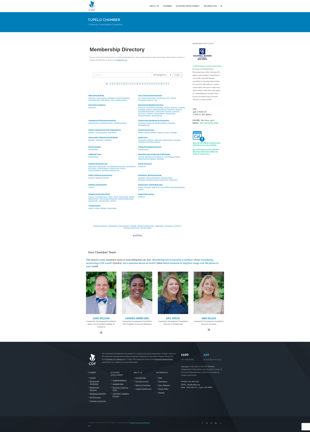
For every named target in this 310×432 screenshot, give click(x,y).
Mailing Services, (93, 199)
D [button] (117, 83)
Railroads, (104, 208)
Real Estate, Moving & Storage (150, 175)
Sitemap (161, 393)
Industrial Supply (143, 149)
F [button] (121, 83)
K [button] (132, 83)
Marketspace (159, 226)
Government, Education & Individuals (103, 137)
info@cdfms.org (121, 60)
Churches (91, 187)
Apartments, (142, 178)
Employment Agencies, (160, 109)
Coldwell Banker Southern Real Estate (207, 66)
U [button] (156, 83)
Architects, (167, 107)
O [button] (142, 83)
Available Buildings (120, 380)
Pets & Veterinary (145, 164)
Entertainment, (161, 98)
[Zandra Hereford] (137, 293)
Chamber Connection (98, 401)
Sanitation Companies (102, 178)
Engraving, (179, 109)
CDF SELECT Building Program (121, 395)
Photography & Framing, (146, 100)
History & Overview (143, 385)
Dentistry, (151, 140)
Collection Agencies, (150, 132)
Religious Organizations (97, 185)
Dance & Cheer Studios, (149, 98)
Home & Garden (94, 147)
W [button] (161, 83)
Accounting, (142, 107)
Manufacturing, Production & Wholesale (154, 154)
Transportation (94, 205)
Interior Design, (160, 111)
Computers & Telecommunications (102, 120)
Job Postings (168, 226)
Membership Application (94, 382)
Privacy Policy (163, 389)
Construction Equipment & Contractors (153, 120)
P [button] (144, 83)
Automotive (92, 107)
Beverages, (147, 187)
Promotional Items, (94, 100)
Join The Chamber (145, 228)
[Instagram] (220, 423)
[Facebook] (202, 423)
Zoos (155, 100)
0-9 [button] (107, 83)
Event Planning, (131, 166)
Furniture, (141, 157)
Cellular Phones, (93, 123)
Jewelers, (132, 197)
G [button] (124, 83)
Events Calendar (124, 226)
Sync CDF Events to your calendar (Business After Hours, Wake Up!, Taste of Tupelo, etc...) (206, 152)
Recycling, (91, 178)
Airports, (91, 208)
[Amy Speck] (173, 293)
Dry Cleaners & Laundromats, (116, 166)
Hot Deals (133, 226)
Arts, (139, 98)
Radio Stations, (105, 100)
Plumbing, (150, 113)
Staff (160, 378)
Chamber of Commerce (114, 359)
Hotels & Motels (93, 157)
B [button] (112, 83)
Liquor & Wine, (165, 187)
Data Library (162, 381)
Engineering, (171, 109)
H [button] (126, 83)
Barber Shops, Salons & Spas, (97, 166)
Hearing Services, (168, 140)
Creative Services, (101, 98)
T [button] (154, 83)
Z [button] (168, 83)
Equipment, (171, 123)
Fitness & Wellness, (103, 168)
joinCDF (93, 378)
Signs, (113, 100)
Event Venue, (92, 168)
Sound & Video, (93, 201)
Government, (100, 140)
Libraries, (173, 98)
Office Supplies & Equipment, (108, 199)
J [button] (130, 83)
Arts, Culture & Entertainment (150, 95)
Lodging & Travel (94, 154)
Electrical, (149, 109)
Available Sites (118, 384)
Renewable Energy (144, 125)
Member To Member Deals (146, 226)
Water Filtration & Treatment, (147, 159)
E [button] (119, 83)
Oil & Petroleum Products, (172, 157)
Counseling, (142, 109)
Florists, (116, 197)
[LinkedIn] (211, 423)
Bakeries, (141, 187)
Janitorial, (168, 111)
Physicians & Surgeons (153, 142)
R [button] (149, 83)
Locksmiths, (175, 111)
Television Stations (121, 100)
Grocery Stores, (123, 197)
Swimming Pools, (104, 201)
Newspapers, (112, 98)
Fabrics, (110, 197)
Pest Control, (142, 113)
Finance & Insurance (146, 130)
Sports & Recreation (146, 194)
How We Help (141, 378)
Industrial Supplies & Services (149, 147)
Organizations (112, 132)
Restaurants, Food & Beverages (150, 185)
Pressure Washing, (159, 113)
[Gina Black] (209, 293)
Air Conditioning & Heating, (154, 107)
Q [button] (147, 83)
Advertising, (92, 98)
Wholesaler (160, 159)
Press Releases (164, 385)
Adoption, (91, 132)
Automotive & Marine (96, 105)
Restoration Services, (144, 115)
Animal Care (142, 166)
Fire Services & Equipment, (146, 111)
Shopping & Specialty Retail (99, 194)
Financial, (160, 132)
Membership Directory (100, 226)
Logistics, (97, 208)
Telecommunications (120, 123)
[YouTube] (216, 423)
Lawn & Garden (93, 149)
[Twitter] (207, 423)
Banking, (141, 132)
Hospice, (122, 168)
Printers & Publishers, (123, 98)
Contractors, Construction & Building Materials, (153, 123)
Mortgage (174, 132)
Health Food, (156, 187)
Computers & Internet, (106, 123)
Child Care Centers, (101, 132)
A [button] (110, 83)
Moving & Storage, (166, 178)
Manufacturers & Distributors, (154, 157)
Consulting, (181, 107)
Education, (91, 140)
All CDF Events (95, 397)
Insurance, (167, 132)
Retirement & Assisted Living (110, 170)
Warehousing (173, 180)
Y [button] (166, 83)
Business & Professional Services (150, 105)
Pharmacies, (142, 142)
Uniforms (113, 201)
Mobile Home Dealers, (153, 178)
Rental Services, (171, 113)
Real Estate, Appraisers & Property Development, (153, 180)
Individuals (108, 140)
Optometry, (177, 140)
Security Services (157, 115)
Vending (140, 189)
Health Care (143, 137)
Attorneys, (174, 107)
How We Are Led (142, 381)
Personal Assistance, (94, 170)
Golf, (168, 98)
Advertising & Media (96, 95)
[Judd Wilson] (101, 293)
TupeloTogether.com (143, 389)
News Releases (113, 226)
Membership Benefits (98, 394)
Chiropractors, (142, 140)
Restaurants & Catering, (177, 187)
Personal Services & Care (98, 164)
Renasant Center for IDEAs (120, 389)
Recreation (141, 197)
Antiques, (91, 197)
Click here (185, 366)
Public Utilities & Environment (100, 175)
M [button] (137, 83)
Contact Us (177, 226)
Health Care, (158, 140)
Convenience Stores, (101, 197)
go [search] (178, 75)
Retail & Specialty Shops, (126, 199)
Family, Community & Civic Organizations (104, 130)
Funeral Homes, (115, 168)
